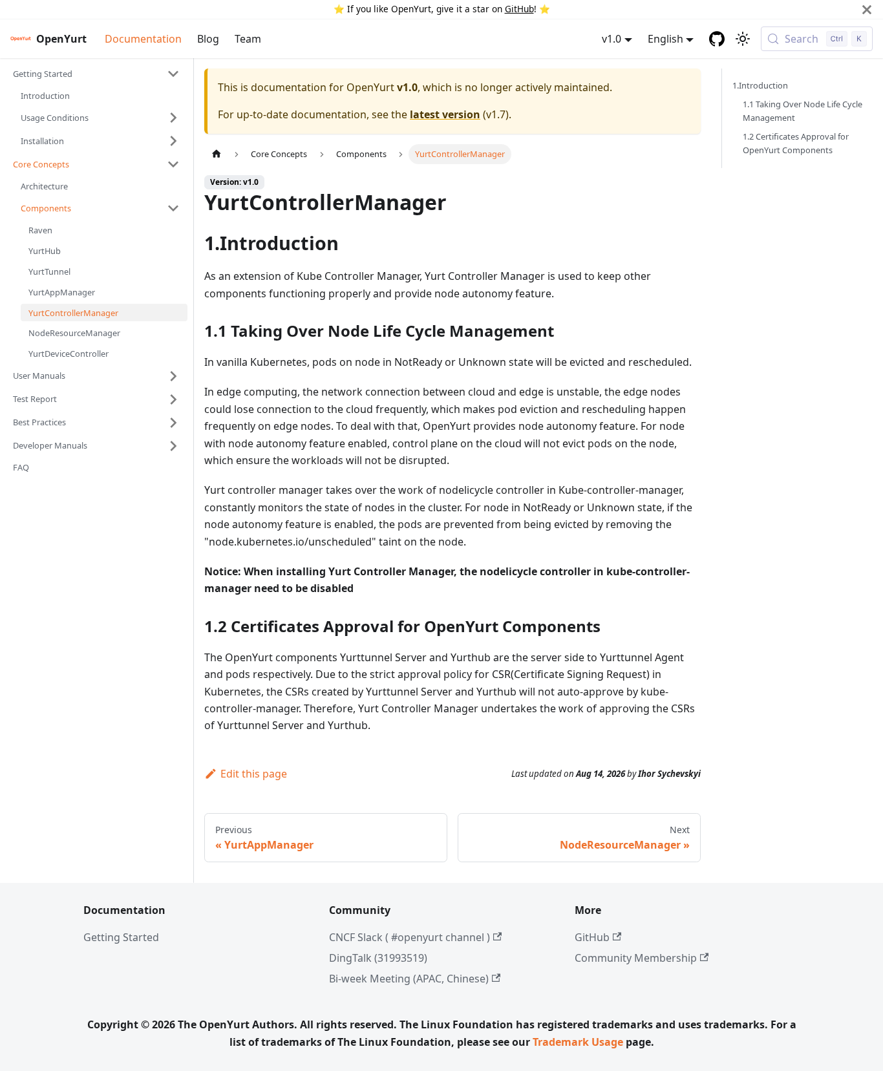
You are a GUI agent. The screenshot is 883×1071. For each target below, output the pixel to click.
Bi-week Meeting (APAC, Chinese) (409, 978)
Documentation (143, 39)
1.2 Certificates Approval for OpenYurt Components (796, 143)
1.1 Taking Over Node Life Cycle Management (802, 110)
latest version (445, 114)
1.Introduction (760, 85)
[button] (96, 73)
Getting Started (121, 937)
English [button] (665, 39)
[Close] (867, 9)
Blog (208, 39)
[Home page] (216, 154)
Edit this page (253, 774)
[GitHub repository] (716, 38)
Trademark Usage (578, 1042)
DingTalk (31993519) (378, 958)
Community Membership (636, 958)
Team (248, 39)
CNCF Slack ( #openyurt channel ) (409, 937)
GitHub (519, 9)
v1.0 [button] (611, 39)
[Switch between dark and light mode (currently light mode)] (742, 38)
